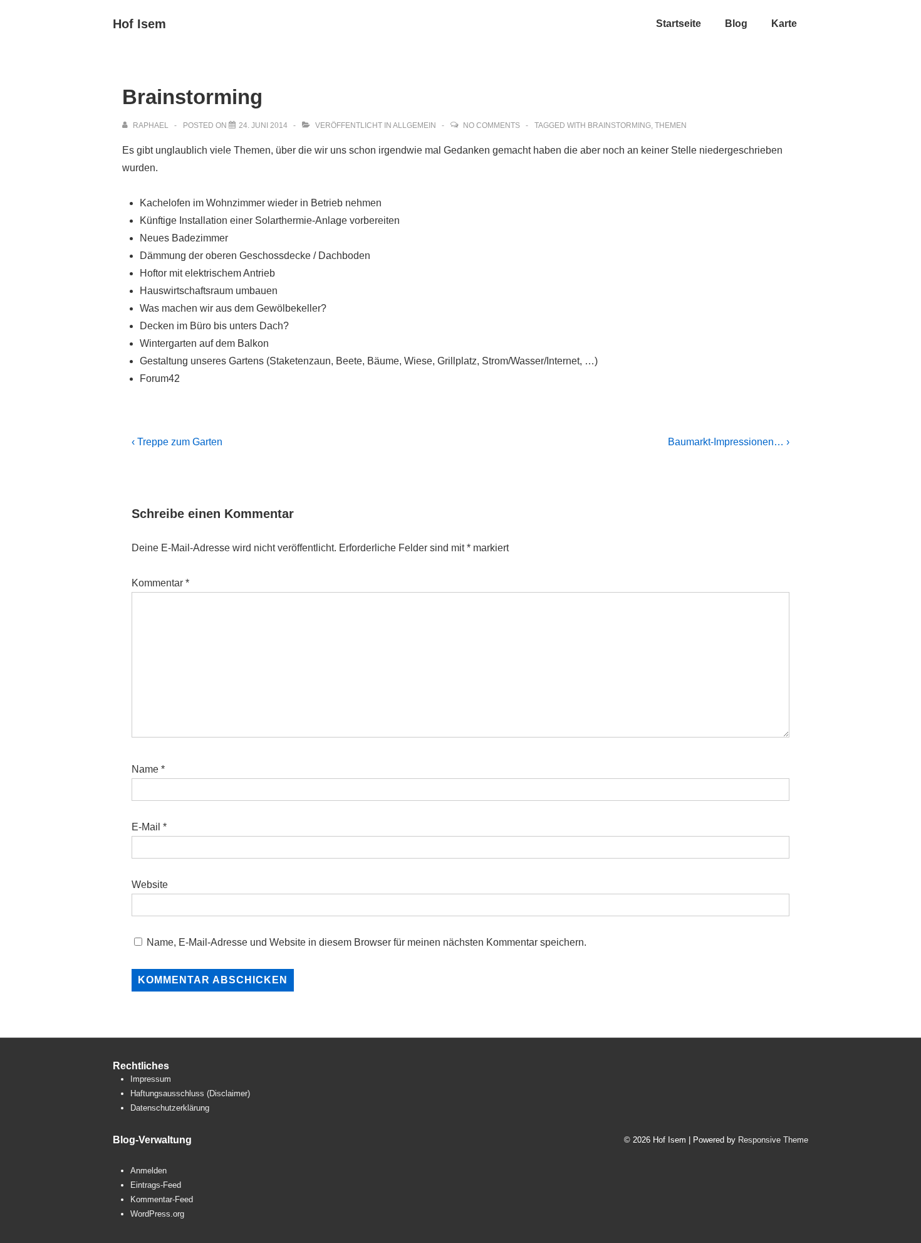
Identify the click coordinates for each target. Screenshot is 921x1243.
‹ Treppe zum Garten (177, 441)
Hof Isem (139, 24)
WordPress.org (157, 1214)
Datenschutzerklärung (169, 1108)
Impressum (150, 1079)
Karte (784, 23)
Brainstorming (619, 125)
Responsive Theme (773, 1140)
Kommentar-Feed (161, 1199)
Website (150, 884)
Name (145, 769)
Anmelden (148, 1170)
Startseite (678, 23)
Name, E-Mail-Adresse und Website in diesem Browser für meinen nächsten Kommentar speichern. (366, 942)
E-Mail (146, 827)
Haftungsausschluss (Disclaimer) (190, 1093)
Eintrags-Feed (155, 1185)
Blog (736, 23)
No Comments (491, 125)
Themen (671, 125)
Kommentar (160, 583)
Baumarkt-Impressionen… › (728, 441)
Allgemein (414, 125)
